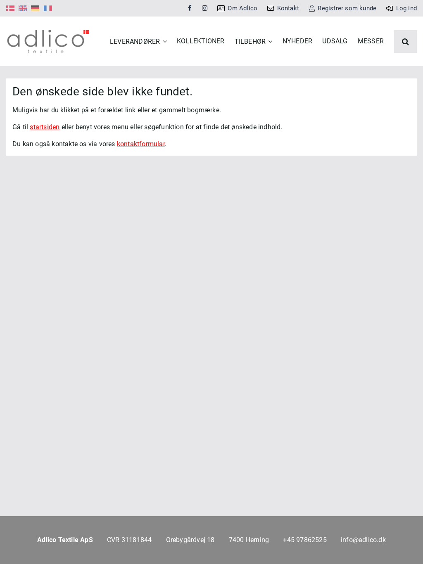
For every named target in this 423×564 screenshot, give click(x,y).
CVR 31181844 (129, 540)
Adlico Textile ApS (65, 540)
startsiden (44, 127)
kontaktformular (141, 144)
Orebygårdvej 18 (190, 540)
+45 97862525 (304, 540)
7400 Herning (249, 540)
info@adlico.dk (363, 540)
